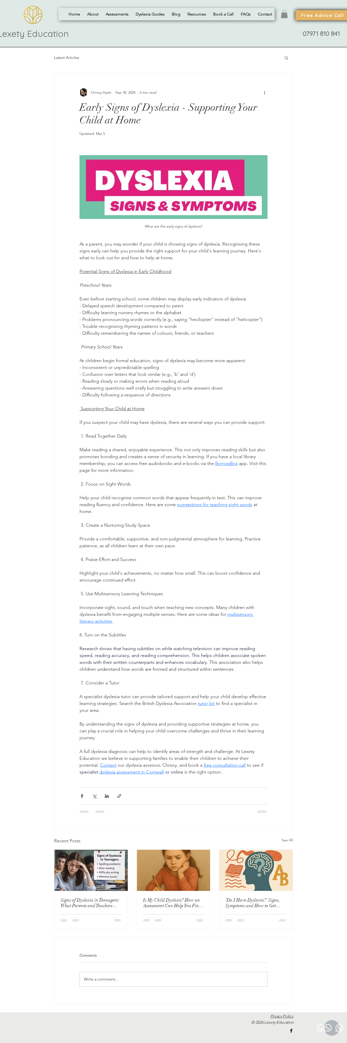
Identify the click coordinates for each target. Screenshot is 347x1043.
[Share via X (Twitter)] (94, 796)
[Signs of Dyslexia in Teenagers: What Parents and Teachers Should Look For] (91, 870)
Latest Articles (66, 57)
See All (287, 840)
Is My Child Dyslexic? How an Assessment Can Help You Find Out (172, 902)
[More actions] (264, 92)
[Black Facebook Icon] (291, 1030)
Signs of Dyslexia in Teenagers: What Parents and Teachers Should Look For (89, 902)
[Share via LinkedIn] (106, 796)
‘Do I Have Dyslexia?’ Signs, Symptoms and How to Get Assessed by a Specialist (252, 902)
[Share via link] (119, 796)
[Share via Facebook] (82, 796)
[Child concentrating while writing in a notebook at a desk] (173, 870)
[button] (117, 14)
